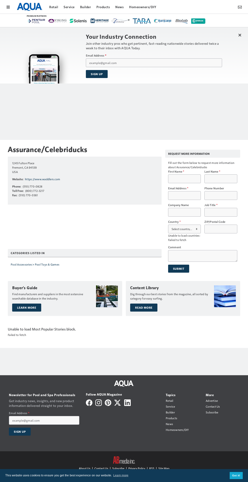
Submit (178, 268)
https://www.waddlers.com (42, 179)
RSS (151, 468)
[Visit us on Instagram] (98, 402)
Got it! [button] (236, 475)
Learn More (26, 307)
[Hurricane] (163, 20)
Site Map (163, 468)
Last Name (212, 171)
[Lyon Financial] (121, 20)
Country (174, 221)
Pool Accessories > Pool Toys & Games (35, 264)
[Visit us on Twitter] (117, 402)
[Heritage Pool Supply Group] (100, 20)
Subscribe (118, 468)
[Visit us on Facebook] (89, 402)
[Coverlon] (198, 21)
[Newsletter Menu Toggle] (240, 6)
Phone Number (214, 188)
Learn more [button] (121, 475)
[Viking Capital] (57, 20)
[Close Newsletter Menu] (239, 35)
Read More (144, 307)
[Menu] (8, 6)
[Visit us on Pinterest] (108, 402)
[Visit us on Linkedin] (127, 402)
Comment (174, 247)
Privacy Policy (136, 468)
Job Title (210, 205)
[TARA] (142, 21)
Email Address (96, 55)
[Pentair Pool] (36, 21)
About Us (84, 468)
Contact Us (101, 468)
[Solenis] (79, 20)
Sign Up (97, 74)
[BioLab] (181, 21)
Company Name (178, 205)
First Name (176, 171)
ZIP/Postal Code (214, 221)
